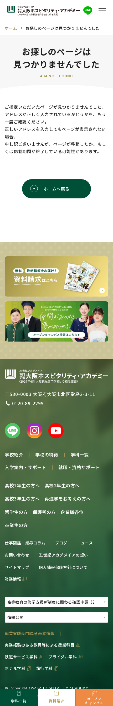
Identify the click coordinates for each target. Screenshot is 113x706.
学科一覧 (79, 454)
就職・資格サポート (79, 467)
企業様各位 (72, 512)
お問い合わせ (17, 555)
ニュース (85, 542)
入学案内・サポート (25, 467)
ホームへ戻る (56, 189)
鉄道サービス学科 (21, 656)
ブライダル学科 (62, 656)
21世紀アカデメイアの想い (63, 555)
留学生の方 (16, 512)
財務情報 (13, 579)
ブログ (61, 542)
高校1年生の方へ (22, 485)
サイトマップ (17, 567)
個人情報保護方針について (63, 567)
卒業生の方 (16, 525)
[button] (102, 11)
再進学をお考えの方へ (68, 498)
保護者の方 (44, 512)
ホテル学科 (15, 668)
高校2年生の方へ (62, 485)
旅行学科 (44, 668)
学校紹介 (14, 454)
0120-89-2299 (28, 403)
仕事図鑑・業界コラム (25, 542)
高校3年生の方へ (22, 498)
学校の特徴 (46, 454)
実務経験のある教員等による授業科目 (39, 645)
